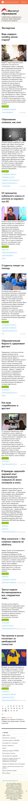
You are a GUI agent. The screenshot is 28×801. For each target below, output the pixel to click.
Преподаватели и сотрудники (10, 743)
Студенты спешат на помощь (13, 267)
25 (11, 706)
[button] (10, 730)
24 (8, 706)
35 (17, 708)
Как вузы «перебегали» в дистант (10, 405)
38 (3, 711)
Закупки (4, 748)
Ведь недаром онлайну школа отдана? (10, 36)
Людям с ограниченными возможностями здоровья (12, 767)
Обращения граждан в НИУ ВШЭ (10, 750)
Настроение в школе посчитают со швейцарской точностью (13, 640)
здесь (10, 789)
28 (19, 706)
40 (8, 711)
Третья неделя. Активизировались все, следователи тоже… (11, 594)
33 (11, 708)
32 (8, 708)
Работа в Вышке (6, 773)
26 (13, 706)
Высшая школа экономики (11, 2)
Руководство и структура (8, 738)
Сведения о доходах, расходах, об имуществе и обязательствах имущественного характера (11, 760)
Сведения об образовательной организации (13, 764)
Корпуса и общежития (8, 745)
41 (11, 711)
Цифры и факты (6, 735)
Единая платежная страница (9, 770)
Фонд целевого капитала (8, 753)
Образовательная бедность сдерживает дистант (13, 343)
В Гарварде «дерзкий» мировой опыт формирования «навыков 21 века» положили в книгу (13, 476)
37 (22, 708)
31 (5, 708)
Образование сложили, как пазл (11, 121)
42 (14, 711)
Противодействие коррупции (10, 756)
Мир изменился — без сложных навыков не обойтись (13, 541)
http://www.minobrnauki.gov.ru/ (10, 780)
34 (14, 708)
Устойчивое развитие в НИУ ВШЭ (10, 740)
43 (17, 711)
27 (16, 706)
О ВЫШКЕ (5, 732)
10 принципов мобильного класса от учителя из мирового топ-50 (13, 197)
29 (22, 706)
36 (19, 708)
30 (3, 708)
